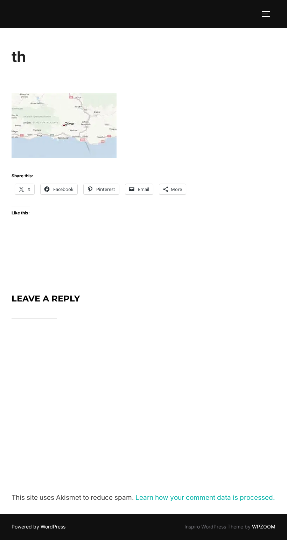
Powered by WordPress (38, 527)
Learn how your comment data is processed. (205, 497)
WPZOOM (263, 527)
